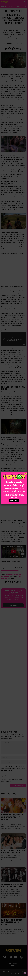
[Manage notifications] (24, 973)
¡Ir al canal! (14, 500)
